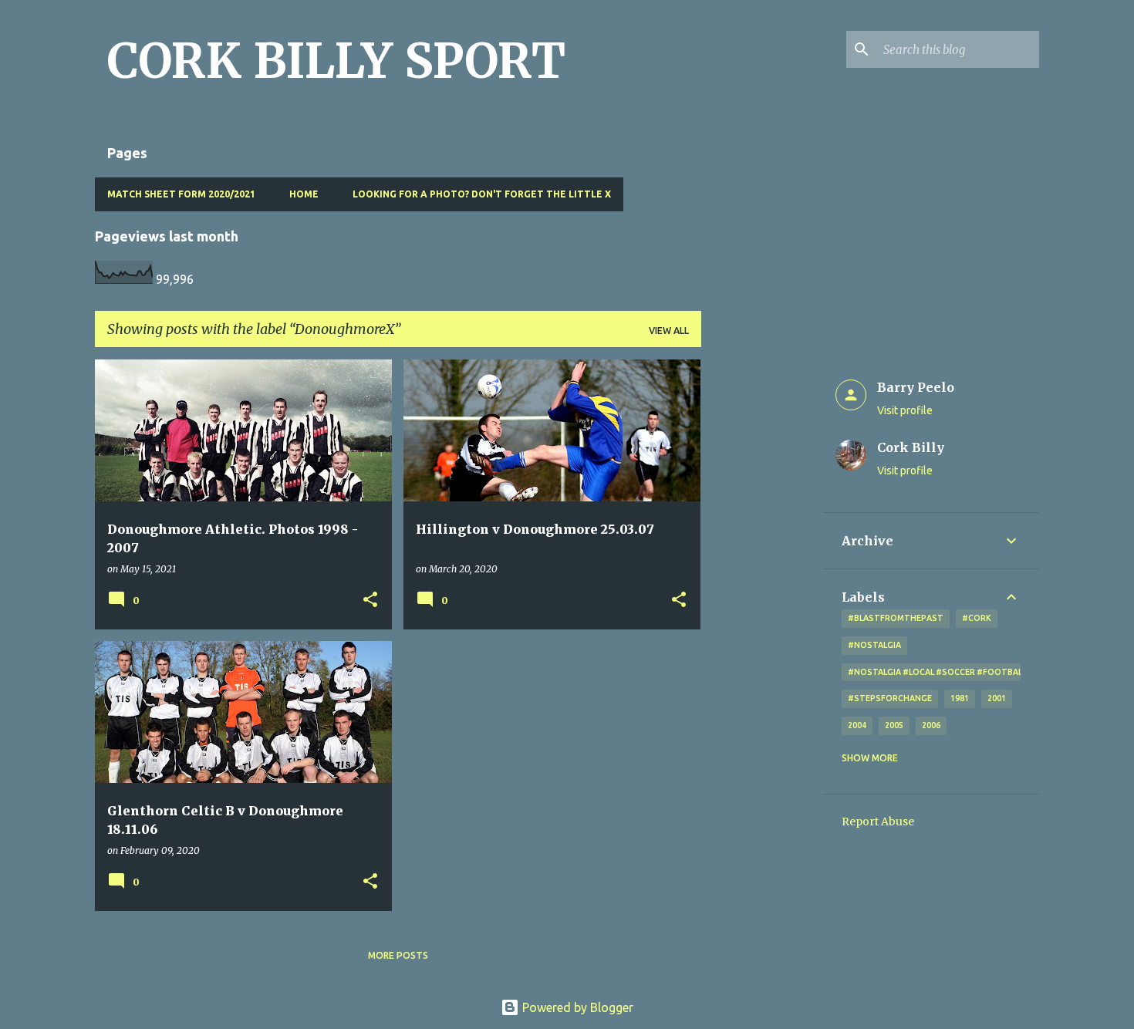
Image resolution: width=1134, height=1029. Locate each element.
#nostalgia (874, 644)
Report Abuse (878, 821)
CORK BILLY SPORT (336, 61)
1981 (959, 698)
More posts (398, 955)
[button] (370, 600)
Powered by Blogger (576, 1007)
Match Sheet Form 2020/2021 (181, 194)
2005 (894, 725)
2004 (857, 725)
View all (669, 331)
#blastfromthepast (895, 617)
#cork (976, 617)
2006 (931, 725)
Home (304, 194)
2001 (996, 698)
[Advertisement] (762, 590)
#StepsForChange (890, 698)
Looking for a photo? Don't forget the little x (482, 194)
